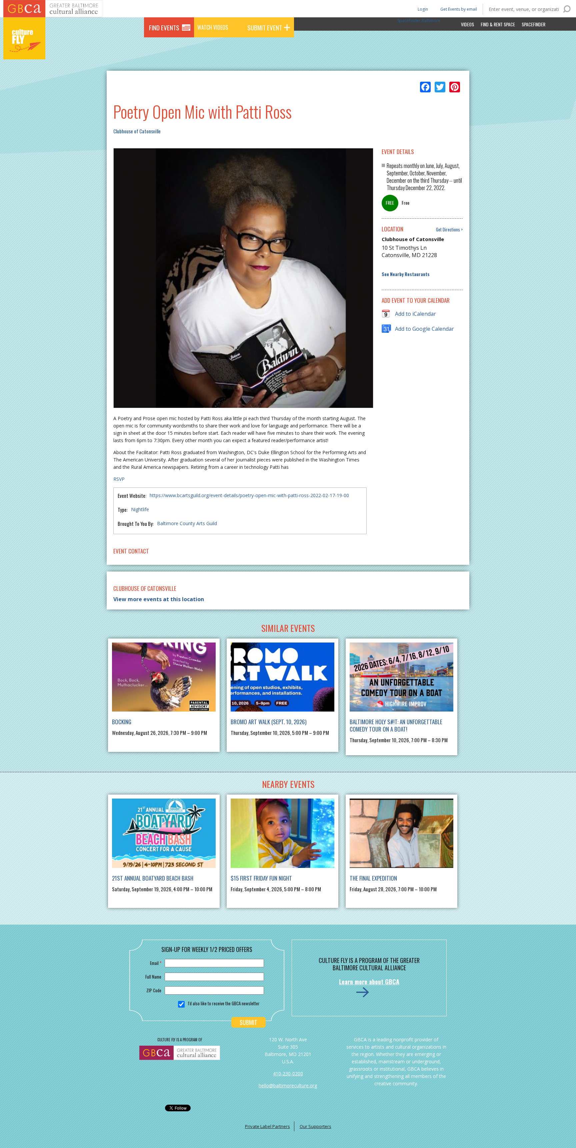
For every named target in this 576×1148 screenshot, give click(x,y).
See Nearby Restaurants (406, 274)
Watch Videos (212, 27)
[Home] (24, 50)
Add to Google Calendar (424, 328)
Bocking (121, 722)
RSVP (119, 479)
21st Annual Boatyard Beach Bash (152, 878)
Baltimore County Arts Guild (187, 523)
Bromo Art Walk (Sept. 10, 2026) (268, 722)
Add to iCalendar (415, 313)
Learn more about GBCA (369, 981)
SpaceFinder (533, 24)
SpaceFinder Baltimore (418, 20)
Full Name (153, 976)
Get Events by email (458, 9)
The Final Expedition (373, 878)
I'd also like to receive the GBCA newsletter (224, 1003)
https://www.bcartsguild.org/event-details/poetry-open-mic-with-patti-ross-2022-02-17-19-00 (249, 495)
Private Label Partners (267, 1126)
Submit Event (264, 27)
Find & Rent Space (498, 24)
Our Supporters (315, 1126)
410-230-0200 (288, 1073)
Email (155, 963)
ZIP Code (153, 990)
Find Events (164, 27)
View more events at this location (158, 599)
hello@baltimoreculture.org (288, 1085)
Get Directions (448, 229)
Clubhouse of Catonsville (137, 131)
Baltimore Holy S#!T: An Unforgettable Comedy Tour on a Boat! (396, 725)
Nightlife (140, 509)
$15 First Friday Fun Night (261, 878)
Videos (467, 24)
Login (422, 8)
